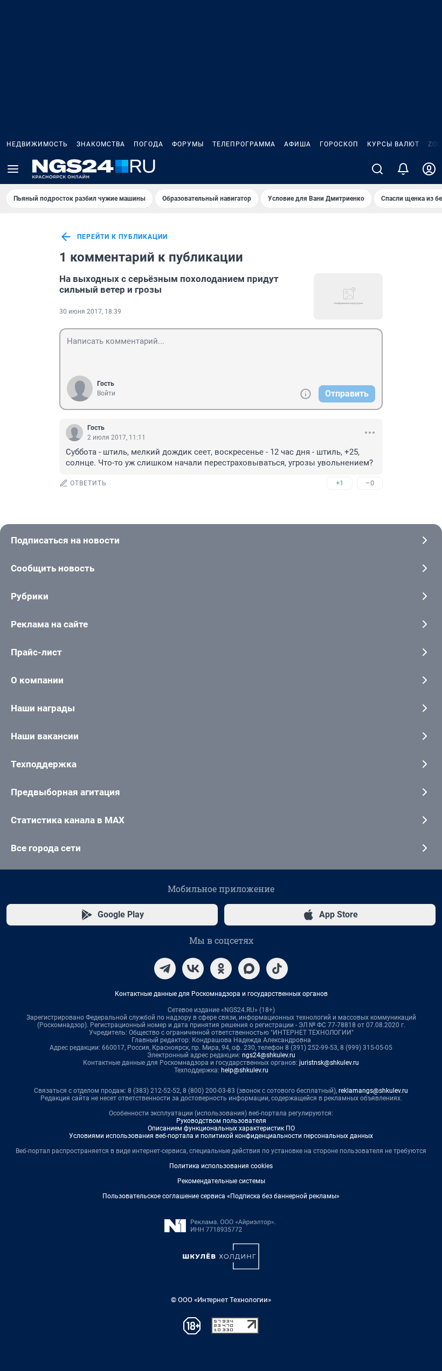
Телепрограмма (243, 144)
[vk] (193, 968)
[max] (249, 968)
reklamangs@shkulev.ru (373, 1090)
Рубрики (30, 596)
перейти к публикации (122, 237)
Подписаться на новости (65, 540)
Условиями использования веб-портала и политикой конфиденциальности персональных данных (221, 1136)
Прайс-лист (36, 652)
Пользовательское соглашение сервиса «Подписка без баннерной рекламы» (221, 1196)
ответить (88, 483)
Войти (106, 393)
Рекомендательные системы (221, 1181)
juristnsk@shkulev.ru (329, 1062)
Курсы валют (393, 144)
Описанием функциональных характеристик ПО (221, 1128)
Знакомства (101, 144)
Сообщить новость (52, 568)
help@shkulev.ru (244, 1070)
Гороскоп (339, 144)
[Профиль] (429, 169)
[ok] (221, 968)
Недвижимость (37, 144)
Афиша (297, 144)
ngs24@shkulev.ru (268, 1055)
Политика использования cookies (221, 1166)
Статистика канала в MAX (68, 820)
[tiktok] (277, 968)
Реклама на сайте (49, 624)
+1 (339, 483)
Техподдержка (44, 764)
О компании (37, 680)
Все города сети (46, 848)
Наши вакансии (45, 736)
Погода (148, 144)
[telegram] (165, 968)
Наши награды (43, 708)
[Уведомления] (403, 169)
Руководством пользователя (221, 1121)
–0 (369, 483)
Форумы (188, 144)
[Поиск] (377, 169)
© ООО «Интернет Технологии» (221, 1300)
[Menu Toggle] (13, 169)
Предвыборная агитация (65, 792)
